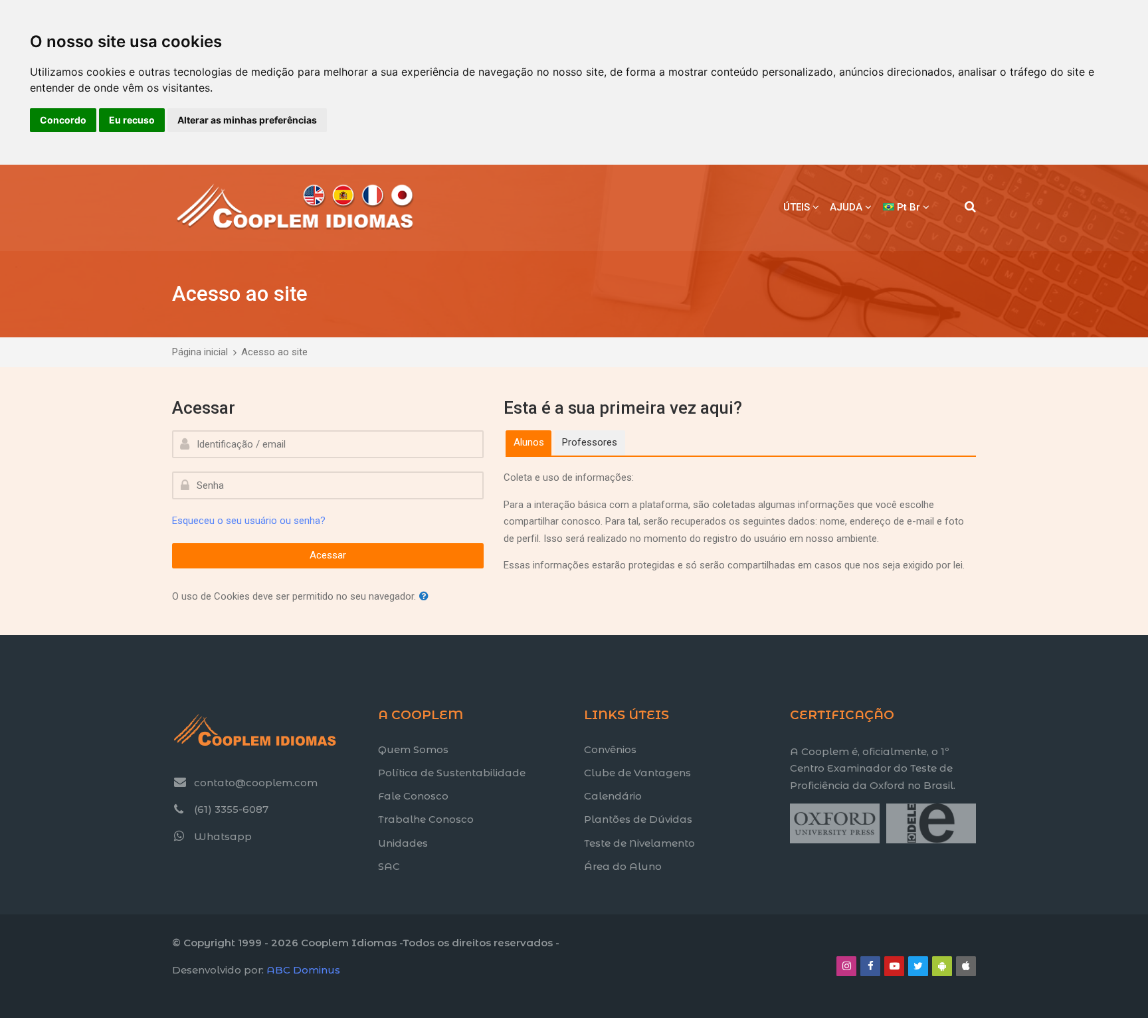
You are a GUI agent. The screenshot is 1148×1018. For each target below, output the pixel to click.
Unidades (403, 843)
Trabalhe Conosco (426, 819)
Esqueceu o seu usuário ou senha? (249, 521)
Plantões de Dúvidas (638, 819)
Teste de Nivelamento (639, 843)
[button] (426, 596)
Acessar (328, 555)
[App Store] (966, 966)
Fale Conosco (413, 796)
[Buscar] (970, 207)
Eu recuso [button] (132, 120)
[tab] (528, 443)
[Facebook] (870, 966)
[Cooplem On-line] (295, 208)
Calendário (613, 796)
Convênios (610, 749)
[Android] (942, 966)
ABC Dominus (303, 970)
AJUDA (846, 207)
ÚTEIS (796, 207)
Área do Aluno (623, 866)
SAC (389, 866)
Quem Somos (413, 749)
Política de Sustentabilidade (452, 772)
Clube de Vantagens (637, 772)
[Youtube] (894, 966)
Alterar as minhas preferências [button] (247, 120)
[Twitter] (918, 966)
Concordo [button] (63, 120)
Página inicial (200, 352)
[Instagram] (846, 966)
